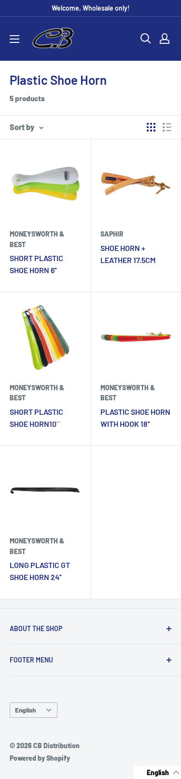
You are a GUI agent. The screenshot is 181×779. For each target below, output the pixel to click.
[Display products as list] (167, 127)
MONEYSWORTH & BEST (37, 239)
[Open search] (145, 38)
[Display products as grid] (151, 127)
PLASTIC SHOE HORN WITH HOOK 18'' (135, 417)
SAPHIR (112, 234)
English (25, 710)
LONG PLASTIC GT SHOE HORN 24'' (40, 570)
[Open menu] (14, 39)
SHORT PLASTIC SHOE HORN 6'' (36, 264)
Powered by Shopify (40, 758)
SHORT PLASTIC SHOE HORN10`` (36, 417)
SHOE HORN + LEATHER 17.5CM (127, 253)
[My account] (164, 38)
